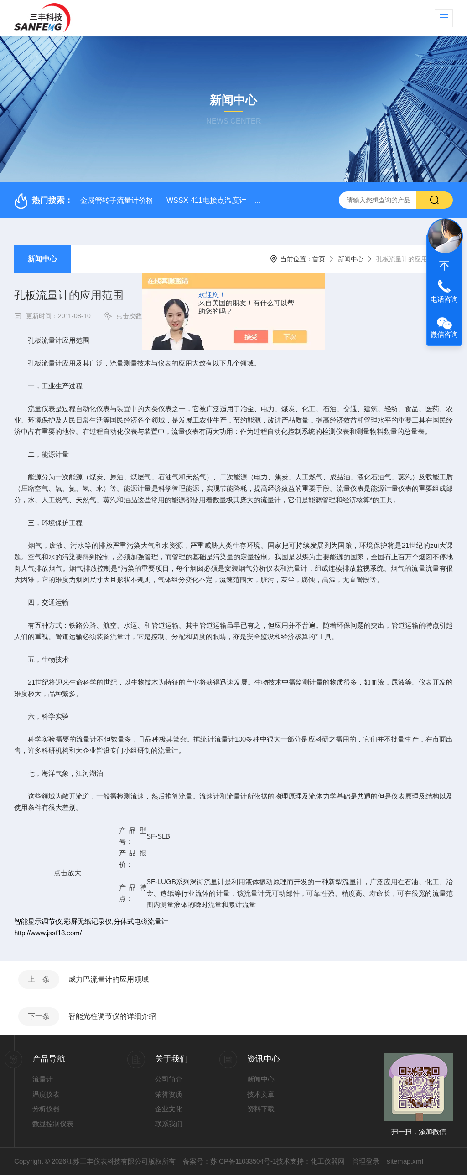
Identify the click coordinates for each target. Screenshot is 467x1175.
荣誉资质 (168, 1094)
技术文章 (261, 1094)
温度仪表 (46, 1094)
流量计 (42, 1079)
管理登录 (365, 1161)
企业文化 (168, 1109)
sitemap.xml (405, 1161)
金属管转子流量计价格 (116, 200)
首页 (318, 259)
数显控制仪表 (52, 1124)
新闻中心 (42, 259)
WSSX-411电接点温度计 (206, 200)
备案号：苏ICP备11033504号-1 (229, 1161)
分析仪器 (46, 1109)
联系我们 (168, 1124)
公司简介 (168, 1079)
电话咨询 (444, 299)
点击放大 (66, 872)
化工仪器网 (328, 1161)
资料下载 (261, 1109)
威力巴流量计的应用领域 (108, 979)
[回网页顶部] (444, 266)
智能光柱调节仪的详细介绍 (112, 1016)
